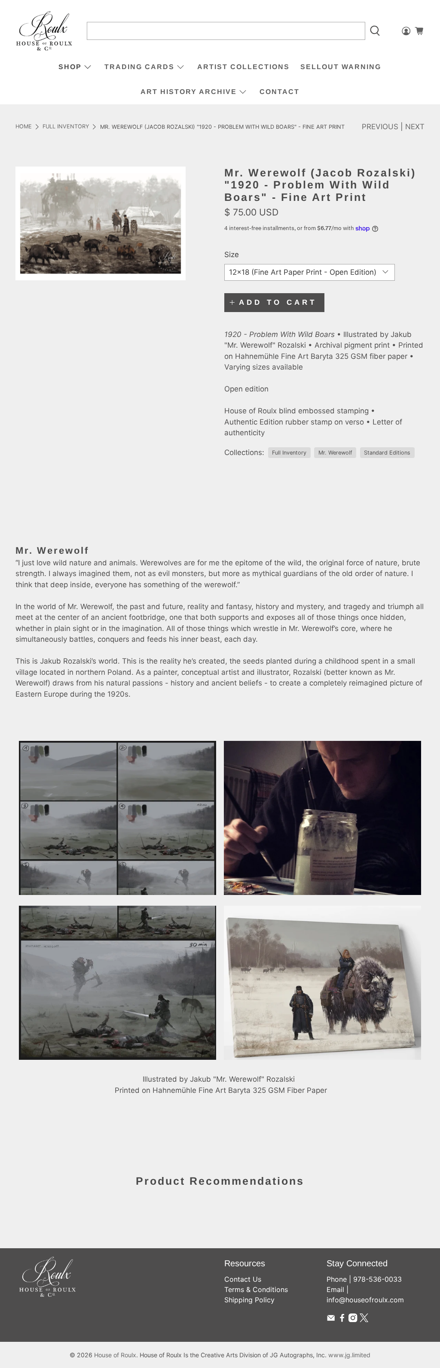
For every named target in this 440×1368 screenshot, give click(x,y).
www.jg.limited (349, 1355)
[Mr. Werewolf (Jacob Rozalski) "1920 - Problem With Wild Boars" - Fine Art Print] (100, 223)
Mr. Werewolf (335, 452)
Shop (70, 66)
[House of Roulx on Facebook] (342, 1319)
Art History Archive (189, 91)
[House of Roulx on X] (364, 1319)
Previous (380, 126)
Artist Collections (243, 66)
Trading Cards (139, 66)
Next (415, 126)
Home (23, 127)
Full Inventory (66, 127)
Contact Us (242, 1279)
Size (231, 254)
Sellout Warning (340, 66)
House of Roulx (115, 1355)
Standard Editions (387, 452)
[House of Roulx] (44, 31)
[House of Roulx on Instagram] (352, 1319)
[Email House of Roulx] (331, 1319)
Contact (279, 91)
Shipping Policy (249, 1299)
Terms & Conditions (256, 1289)
